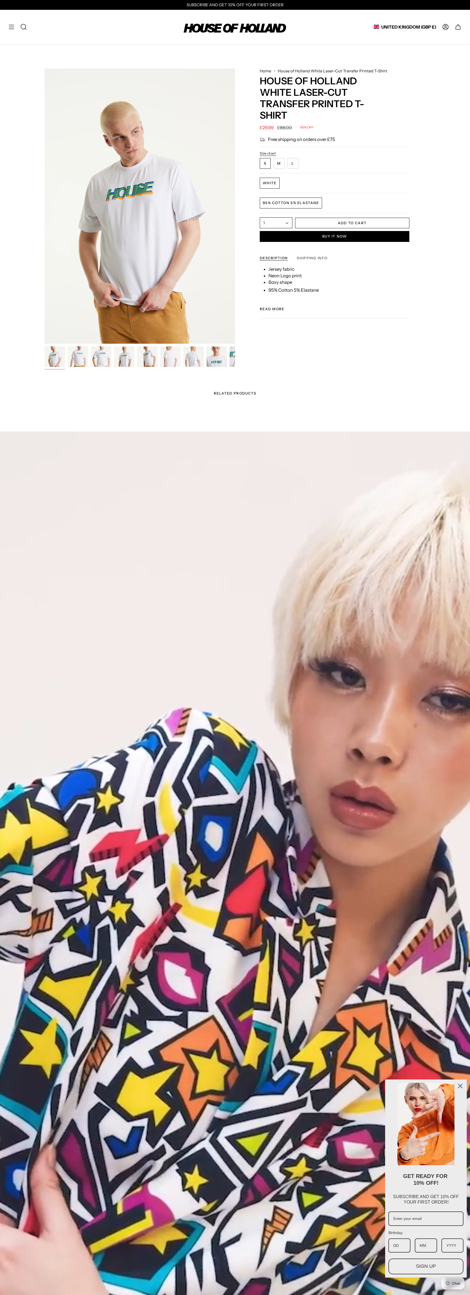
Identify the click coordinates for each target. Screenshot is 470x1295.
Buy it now (334, 236)
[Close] (460, 1086)
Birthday (395, 1233)
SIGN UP (426, 1266)
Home (265, 71)
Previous (44, 206)
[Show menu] (11, 27)
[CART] (458, 27)
